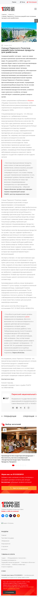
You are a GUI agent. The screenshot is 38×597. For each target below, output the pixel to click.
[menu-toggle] (35, 9)
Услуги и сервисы (6, 566)
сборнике (30, 100)
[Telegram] (16, 407)
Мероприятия (5, 543)
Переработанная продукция (10, 562)
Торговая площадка (7, 538)
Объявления (5, 541)
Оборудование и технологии (16, 558)
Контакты (4, 549)
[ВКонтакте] (20, 407)
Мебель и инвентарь (18, 564)
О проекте (4, 546)
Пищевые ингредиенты (8, 560)
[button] (13, 465)
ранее (27, 317)
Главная (3, 535)
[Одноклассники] (24, 407)
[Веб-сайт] (13, 407)
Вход (23, 2)
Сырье (3, 558)
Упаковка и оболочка (28, 562)
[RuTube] (28, 407)
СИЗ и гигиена (5, 564)
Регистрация (33, 2)
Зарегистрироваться (20, 488)
